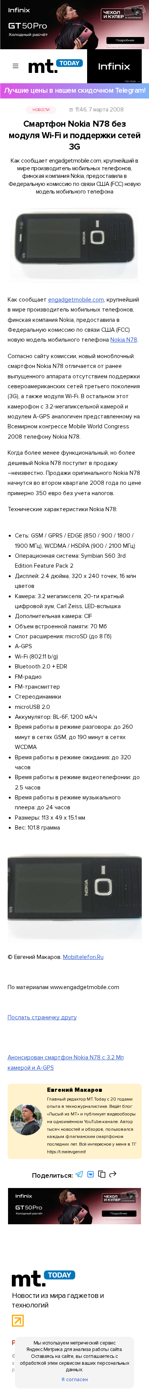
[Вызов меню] (16, 66)
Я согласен (75, 1380)
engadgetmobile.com (76, 299)
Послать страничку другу (42, 1017)
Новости (40, 110)
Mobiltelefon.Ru (83, 957)
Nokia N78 (123, 340)
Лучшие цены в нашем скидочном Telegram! (74, 90)
